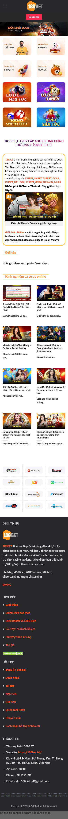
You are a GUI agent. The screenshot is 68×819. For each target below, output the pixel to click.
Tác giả (10, 645)
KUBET (29, 179)
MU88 (57, 182)
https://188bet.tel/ (30, 752)
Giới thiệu (12, 604)
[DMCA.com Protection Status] (13, 653)
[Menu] (5, 6)
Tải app (10, 686)
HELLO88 (19, 182)
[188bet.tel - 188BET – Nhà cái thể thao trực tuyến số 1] (35, 6)
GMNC (7, 584)
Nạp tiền (11, 694)
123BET (30, 182)
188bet (9, 160)
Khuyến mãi (13, 718)
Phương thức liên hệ (18, 637)
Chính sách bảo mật (18, 613)
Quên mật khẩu (15, 710)
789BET (47, 179)
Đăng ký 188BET (16, 669)
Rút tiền (11, 702)
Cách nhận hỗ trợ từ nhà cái (23, 726)
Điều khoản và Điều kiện (21, 621)
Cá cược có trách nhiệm (20, 629)
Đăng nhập (34, 17)
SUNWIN (48, 182)
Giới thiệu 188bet (15, 232)
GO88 (55, 179)
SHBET (38, 179)
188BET (8, 546)
